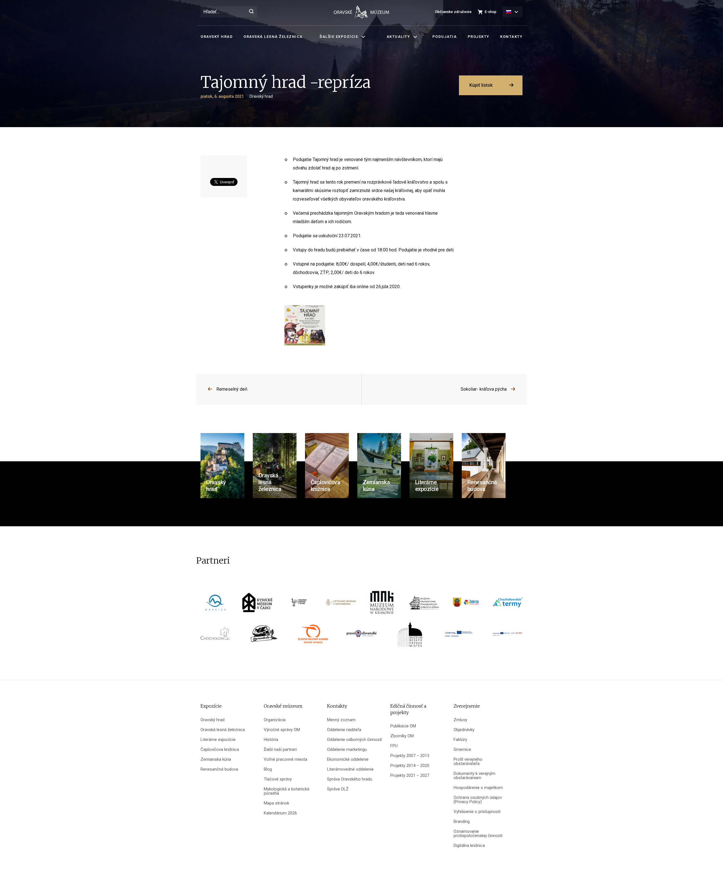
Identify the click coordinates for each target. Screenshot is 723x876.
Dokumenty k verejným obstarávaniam (474, 775)
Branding (462, 822)
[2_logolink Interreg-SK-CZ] (507, 635)
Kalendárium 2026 (280, 813)
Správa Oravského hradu (349, 779)
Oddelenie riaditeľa (344, 730)
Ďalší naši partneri (280, 749)
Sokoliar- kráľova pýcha (484, 389)
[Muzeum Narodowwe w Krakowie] (382, 604)
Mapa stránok (276, 803)
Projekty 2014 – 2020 (409, 766)
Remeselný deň (231, 389)
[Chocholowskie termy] (507, 604)
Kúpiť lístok (481, 85)
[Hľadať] (251, 12)
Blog (268, 769)
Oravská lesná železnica (273, 36)
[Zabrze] (466, 604)
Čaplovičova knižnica (220, 749)
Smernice (462, 749)
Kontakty (511, 36)
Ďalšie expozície (339, 36)
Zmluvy (460, 720)
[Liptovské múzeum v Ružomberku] (341, 604)
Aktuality (398, 36)
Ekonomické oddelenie (348, 759)
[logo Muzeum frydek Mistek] (410, 635)
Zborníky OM (402, 736)
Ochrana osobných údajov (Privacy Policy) (478, 799)
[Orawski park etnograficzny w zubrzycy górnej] (424, 604)
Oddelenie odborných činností (354, 740)
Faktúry (460, 740)
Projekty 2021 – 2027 (409, 775)
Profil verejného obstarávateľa (468, 761)
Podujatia (444, 36)
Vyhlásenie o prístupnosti (477, 812)
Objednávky (464, 730)
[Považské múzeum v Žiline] (299, 604)
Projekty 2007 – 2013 (409, 756)
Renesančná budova (219, 769)
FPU (394, 746)
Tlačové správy (278, 779)
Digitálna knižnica (469, 846)
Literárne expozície (218, 740)
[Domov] (361, 12)
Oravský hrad (217, 36)
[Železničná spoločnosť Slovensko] (313, 635)
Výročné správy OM (282, 730)
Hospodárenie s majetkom (478, 788)
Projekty (478, 36)
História (271, 740)
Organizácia (275, 720)
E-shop (490, 12)
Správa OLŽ (338, 789)
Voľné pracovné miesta (285, 759)
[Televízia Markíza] (215, 604)
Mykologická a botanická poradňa (286, 791)
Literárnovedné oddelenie (350, 769)
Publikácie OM (403, 726)
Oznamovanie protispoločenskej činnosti (478, 833)
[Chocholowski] (215, 635)
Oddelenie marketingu (347, 749)
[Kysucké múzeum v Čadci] (257, 604)
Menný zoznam (341, 720)
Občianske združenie (453, 12)
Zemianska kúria (216, 759)
